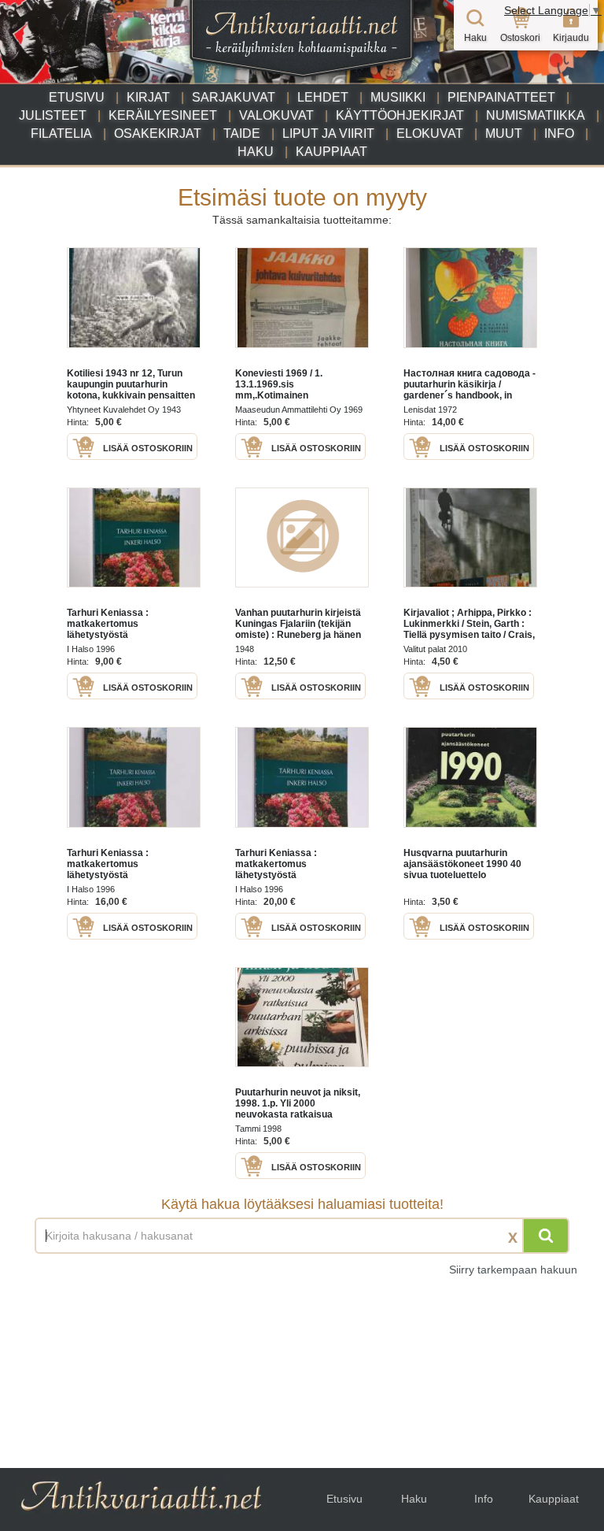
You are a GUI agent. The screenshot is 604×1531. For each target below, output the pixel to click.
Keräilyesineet (163, 115)
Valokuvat (276, 115)
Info (559, 133)
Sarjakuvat (233, 97)
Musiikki (397, 97)
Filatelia (61, 133)
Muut (503, 133)
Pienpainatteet (501, 97)
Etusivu (77, 97)
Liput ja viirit (328, 133)
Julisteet (53, 115)
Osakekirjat (157, 133)
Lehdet (322, 97)
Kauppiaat (331, 151)
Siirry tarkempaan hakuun (513, 1269)
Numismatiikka (535, 115)
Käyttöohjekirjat (400, 115)
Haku (256, 151)
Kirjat (148, 97)
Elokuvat (429, 133)
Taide (241, 133)
